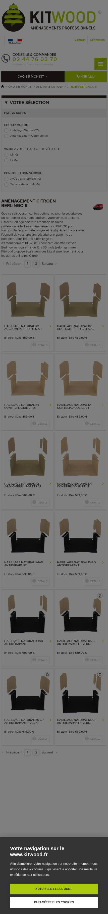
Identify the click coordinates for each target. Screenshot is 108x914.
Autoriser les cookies (53, 888)
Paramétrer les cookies (54, 902)
